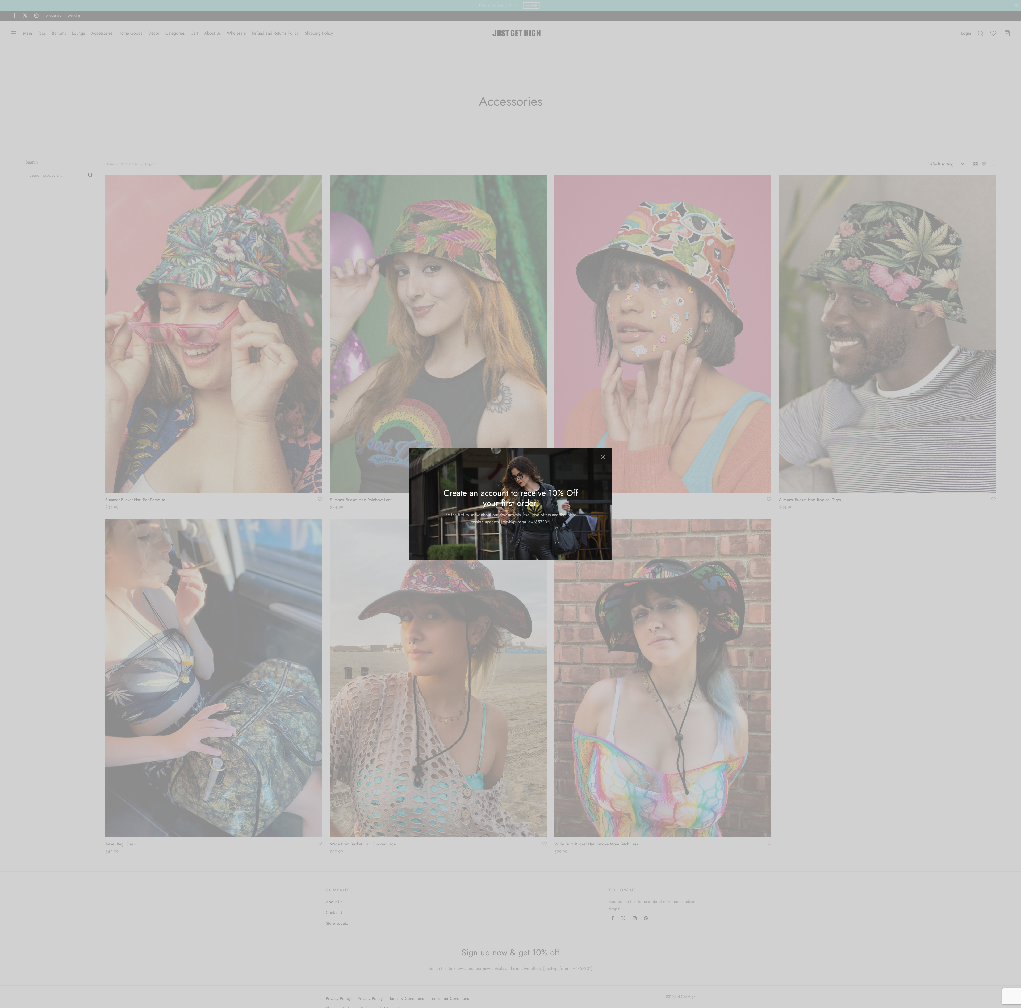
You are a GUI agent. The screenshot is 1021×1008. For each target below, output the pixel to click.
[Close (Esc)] (603, 457)
